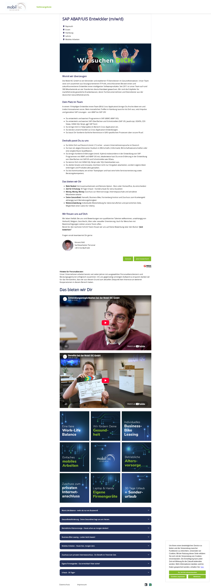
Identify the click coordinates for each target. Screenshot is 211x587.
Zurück (128, 259)
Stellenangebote (43, 7)
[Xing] (150, 585)
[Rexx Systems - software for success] (147, 266)
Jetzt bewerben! (142, 259)
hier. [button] (202, 567)
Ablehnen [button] (197, 576)
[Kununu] (146, 585)
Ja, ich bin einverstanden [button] (187, 572)
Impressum (82, 584)
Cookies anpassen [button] (178, 576)
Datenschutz (64, 584)
